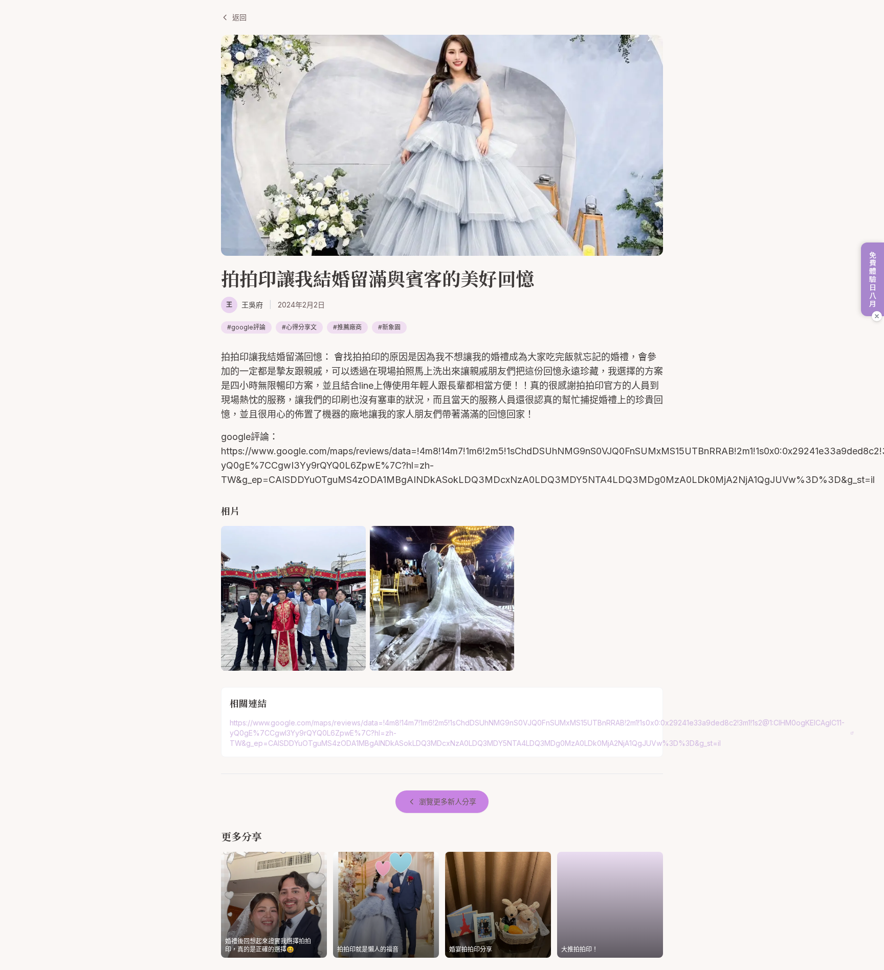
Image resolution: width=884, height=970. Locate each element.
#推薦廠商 (347, 327)
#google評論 (246, 327)
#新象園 (389, 327)
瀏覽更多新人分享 (447, 801)
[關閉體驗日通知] (877, 316)
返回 (239, 17)
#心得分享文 (299, 327)
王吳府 (252, 304)
